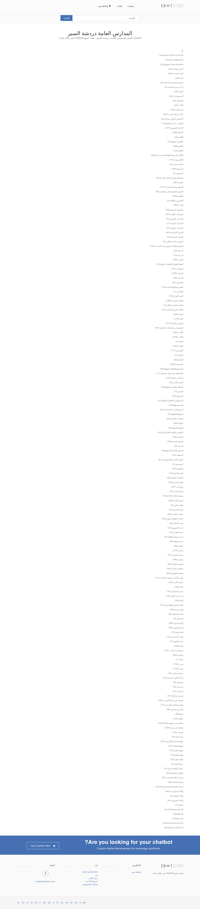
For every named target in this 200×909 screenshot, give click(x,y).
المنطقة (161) (177, 455)
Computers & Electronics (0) (171, 55)
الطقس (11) (178, 291)
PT (57, 902)
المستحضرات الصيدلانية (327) (171, 409)
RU (76, 902)
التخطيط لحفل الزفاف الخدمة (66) (169, 178)
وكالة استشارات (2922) (174, 791)
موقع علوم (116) (176, 755)
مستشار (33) (178, 682)
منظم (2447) (178, 718)
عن (96, 875)
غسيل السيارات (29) (175, 591)
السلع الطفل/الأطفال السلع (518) (170, 264)
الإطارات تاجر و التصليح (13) (172, 123)
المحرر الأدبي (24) (176, 382)
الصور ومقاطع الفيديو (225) (172, 287)
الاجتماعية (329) (177, 109)
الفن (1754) (178, 318)
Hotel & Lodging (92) (174, 59)
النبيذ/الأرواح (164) (176, 473)
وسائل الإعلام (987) (175, 782)
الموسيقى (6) (177, 464)
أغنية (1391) (178, 91)
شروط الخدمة (92, 881)
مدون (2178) (178, 668)
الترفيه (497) (178, 182)
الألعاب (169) (178, 150)
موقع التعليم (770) (176, 750)
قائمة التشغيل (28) (176, 614)
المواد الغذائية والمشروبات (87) (170, 459)
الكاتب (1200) (177, 337)
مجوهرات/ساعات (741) (174, 650)
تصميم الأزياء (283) (175, 500)
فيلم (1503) (178, 600)
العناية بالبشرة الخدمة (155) (172, 309)
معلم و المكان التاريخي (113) (172, 705)
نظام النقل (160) (176, 759)
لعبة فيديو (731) (177, 632)
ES (18, 902)
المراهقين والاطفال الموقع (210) (170, 400)
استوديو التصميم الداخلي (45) (171, 82)
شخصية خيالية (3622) (175, 568)
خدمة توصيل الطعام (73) (173, 536)
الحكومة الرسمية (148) (174, 209)
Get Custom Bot (40, 845)
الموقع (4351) (177, 468)
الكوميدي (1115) (176, 350)
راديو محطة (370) (176, 541)
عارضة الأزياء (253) (175, 582)
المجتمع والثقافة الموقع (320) (171, 368)
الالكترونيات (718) (176, 159)
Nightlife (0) (178, 814)
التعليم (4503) (177, 196)
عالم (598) (179, 586)
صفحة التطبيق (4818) (174, 573)
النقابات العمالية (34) (175, 477)
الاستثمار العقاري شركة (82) (172, 118)
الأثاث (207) (178, 105)
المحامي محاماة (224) (174, 377)
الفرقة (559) (178, 314)
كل (182, 50)
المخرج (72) (178, 391)
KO (44, 902)
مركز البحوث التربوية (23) (173, 677)
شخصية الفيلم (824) (175, 564)
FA (36, 902)
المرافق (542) (177, 396)
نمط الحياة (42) (177, 764)
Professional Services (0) (173, 823)
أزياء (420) (179, 78)
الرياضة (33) (178, 250)
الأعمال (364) (178, 132)
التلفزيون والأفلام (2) (175, 200)
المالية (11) (179, 355)
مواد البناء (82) (177, 736)
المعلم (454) (178, 423)
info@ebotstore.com (45, 881)
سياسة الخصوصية (90, 884)
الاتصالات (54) (177, 100)
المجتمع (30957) (176, 364)
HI (32, 902)
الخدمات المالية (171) (174, 223)
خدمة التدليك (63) (176, 523)
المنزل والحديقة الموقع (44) (172, 450)
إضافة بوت (103, 6)
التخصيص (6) (178, 173)
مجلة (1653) (178, 646)
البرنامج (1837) (177, 168)
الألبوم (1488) (178, 146)
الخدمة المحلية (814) (175, 237)
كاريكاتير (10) (178, 618)
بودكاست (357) (177, 486)
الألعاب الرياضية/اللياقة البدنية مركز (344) (167, 155)
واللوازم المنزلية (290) (174, 773)
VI (53, 902)
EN (66, 902)
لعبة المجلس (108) (176, 627)
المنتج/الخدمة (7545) (175, 441)
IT (40, 902)
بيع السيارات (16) (176, 491)
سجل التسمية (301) (175, 555)
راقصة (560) (178, 546)
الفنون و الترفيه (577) (174, 323)
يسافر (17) (179, 805)
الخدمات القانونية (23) (174, 218)
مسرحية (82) (178, 686)
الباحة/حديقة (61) (176, 164)
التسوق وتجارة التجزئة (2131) (171, 187)
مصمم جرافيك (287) (175, 695)
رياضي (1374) (177, 550)
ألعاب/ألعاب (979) (176, 296)
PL (27, 902)
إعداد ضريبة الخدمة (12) (173, 87)
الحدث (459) (178, 205)
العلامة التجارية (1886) (174, 300)
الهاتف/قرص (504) (176, 482)
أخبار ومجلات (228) (175, 69)
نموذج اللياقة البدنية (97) (173, 768)
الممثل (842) (178, 437)
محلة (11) (179, 659)
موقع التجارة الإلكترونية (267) (171, 741)
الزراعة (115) (178, 255)
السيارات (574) (177, 268)
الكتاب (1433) (177, 346)
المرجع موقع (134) (176, 405)
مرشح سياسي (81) (175, 673)
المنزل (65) (178, 446)
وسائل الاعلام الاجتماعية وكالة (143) (169, 786)
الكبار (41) (179, 341)
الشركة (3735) (177, 273)
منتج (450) (179, 714)
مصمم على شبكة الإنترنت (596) (170, 700)
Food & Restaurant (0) (173, 809)
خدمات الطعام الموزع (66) (172, 518)
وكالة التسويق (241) (175, 800)
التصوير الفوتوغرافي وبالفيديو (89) (169, 191)
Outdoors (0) (177, 818)
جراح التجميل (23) (176, 509)
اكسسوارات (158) (176, 96)
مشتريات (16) (177, 691)
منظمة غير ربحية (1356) (173, 727)
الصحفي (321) (177, 282)
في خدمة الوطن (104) (174, 596)
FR (71, 902)
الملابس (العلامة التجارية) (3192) (170, 432)
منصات (130, 6)
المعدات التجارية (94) (175, 418)
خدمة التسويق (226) (175, 527)
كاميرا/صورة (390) (176, 623)
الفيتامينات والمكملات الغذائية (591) (169, 327)
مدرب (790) (178, 664)
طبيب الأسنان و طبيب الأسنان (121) (169, 577)
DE (49, 902)
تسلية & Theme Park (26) (173, 496)
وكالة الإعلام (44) (176, 795)
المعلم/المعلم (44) (176, 427)
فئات (119, 6)
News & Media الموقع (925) (171, 64)
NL (62, 902)
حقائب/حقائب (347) (175, 514)
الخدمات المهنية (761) (174, 228)
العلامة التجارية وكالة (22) (173, 305)
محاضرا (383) (178, 655)
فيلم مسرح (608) (176, 609)
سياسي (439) (178, 559)
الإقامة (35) (179, 137)
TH (23, 902)
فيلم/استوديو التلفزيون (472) (171, 605)
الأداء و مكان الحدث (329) (173, 114)
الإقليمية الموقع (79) (175, 141)
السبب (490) (178, 259)
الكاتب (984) (178, 332)
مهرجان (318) (177, 732)
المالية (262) (178, 359)
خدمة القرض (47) (176, 532)
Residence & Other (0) (174, 827)
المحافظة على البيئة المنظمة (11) (170, 373)
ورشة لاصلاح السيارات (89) (172, 777)
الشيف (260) (178, 277)
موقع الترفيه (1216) (175, 745)
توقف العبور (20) (176, 505)
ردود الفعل (93, 878)
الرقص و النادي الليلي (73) (173, 241)
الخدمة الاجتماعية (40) (174, 232)
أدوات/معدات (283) (175, 73)
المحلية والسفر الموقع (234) (172, 387)
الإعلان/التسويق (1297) (174, 128)
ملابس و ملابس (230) (174, 709)
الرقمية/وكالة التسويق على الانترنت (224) (166, 246)
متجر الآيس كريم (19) (174, 636)
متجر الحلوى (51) (176, 641)
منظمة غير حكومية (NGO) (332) (170, 723)
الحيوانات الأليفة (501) (174, 214)
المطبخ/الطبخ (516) (175, 414)
